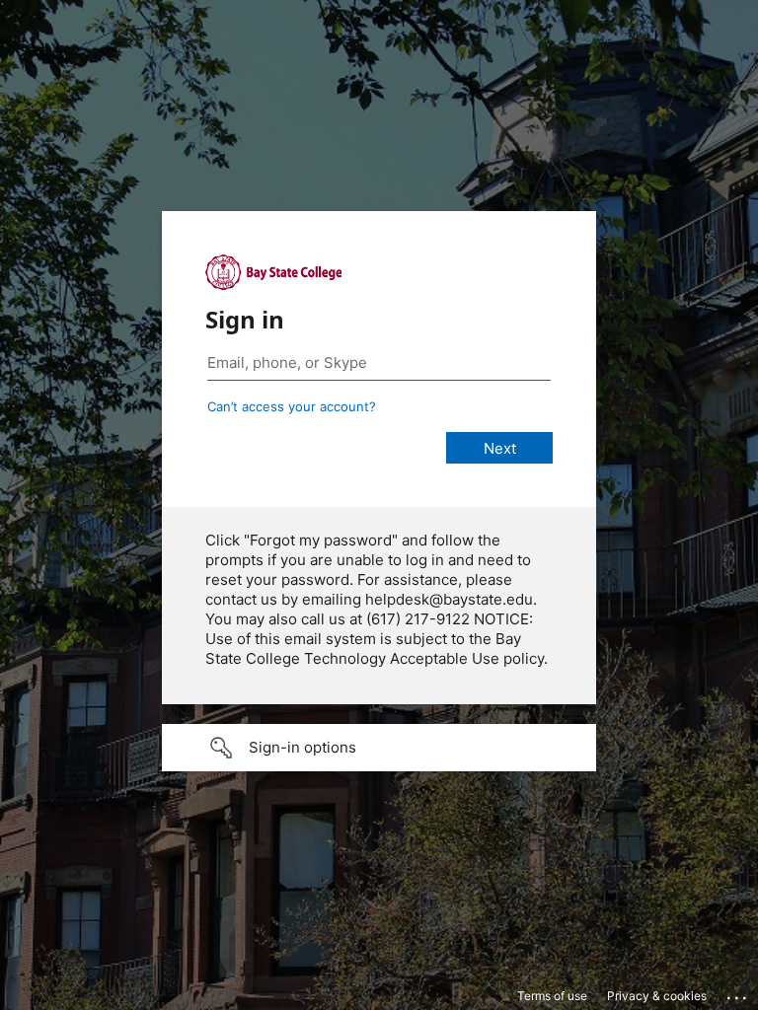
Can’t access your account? (291, 406)
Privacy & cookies (657, 995)
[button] (379, 747)
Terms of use (552, 995)
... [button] (738, 993)
